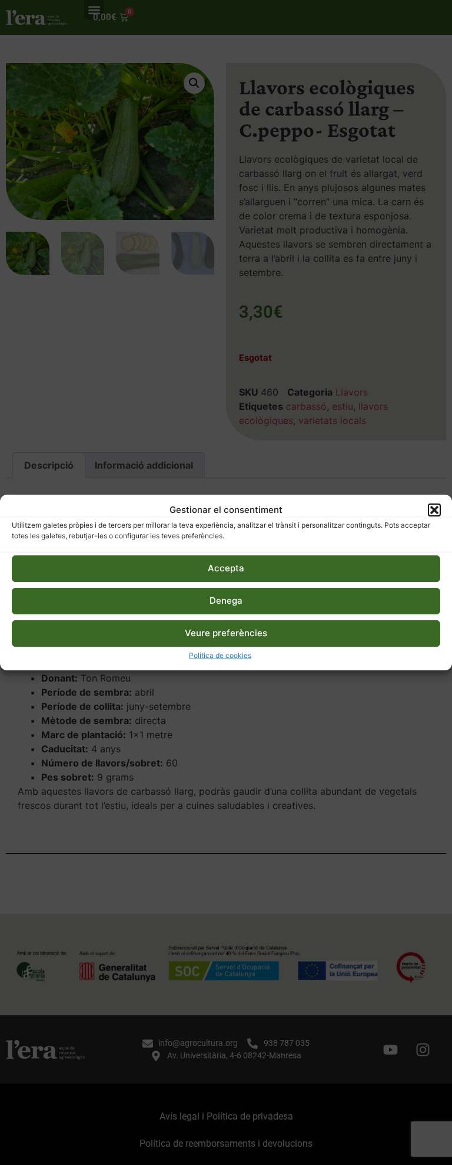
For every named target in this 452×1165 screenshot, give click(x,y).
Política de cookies (220, 655)
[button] (434, 510)
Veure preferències (226, 633)
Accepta (226, 568)
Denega (226, 600)
